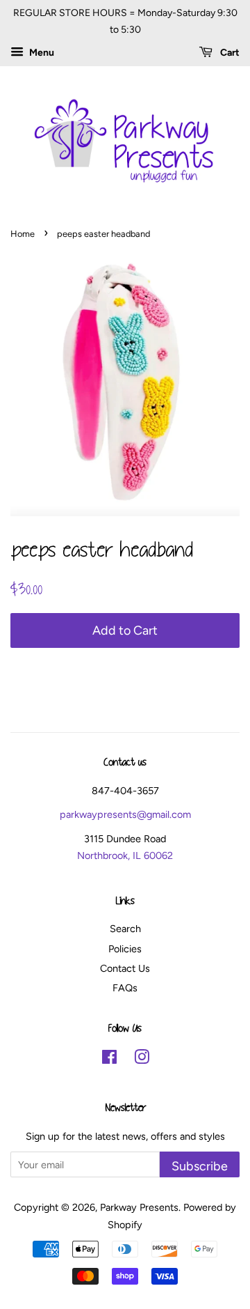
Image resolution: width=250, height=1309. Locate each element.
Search (125, 928)
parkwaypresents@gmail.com (125, 814)
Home (22, 234)
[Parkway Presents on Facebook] (109, 1059)
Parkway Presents (139, 1207)
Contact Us (125, 968)
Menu (40, 53)
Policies (125, 949)
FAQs (125, 988)
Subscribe (200, 1166)
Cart (229, 53)
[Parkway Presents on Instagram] (141, 1059)
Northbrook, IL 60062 (125, 855)
